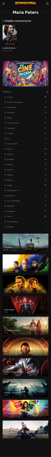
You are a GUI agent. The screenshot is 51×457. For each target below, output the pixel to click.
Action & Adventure (15, 102)
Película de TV (13, 190)
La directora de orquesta (14, 48)
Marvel (10, 170)
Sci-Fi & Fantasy (13, 201)
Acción (10, 97)
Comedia (11, 128)
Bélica (9, 118)
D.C (8, 139)
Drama (10, 149)
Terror (9, 216)
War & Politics (12, 222)
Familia (10, 154)
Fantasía (10, 159)
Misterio (10, 175)
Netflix (9, 185)
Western (10, 227)
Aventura (11, 113)
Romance (11, 196)
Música (10, 180)
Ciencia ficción (13, 123)
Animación (11, 107)
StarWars (10, 206)
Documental (12, 144)
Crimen (10, 133)
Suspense (11, 211)
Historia (10, 164)
